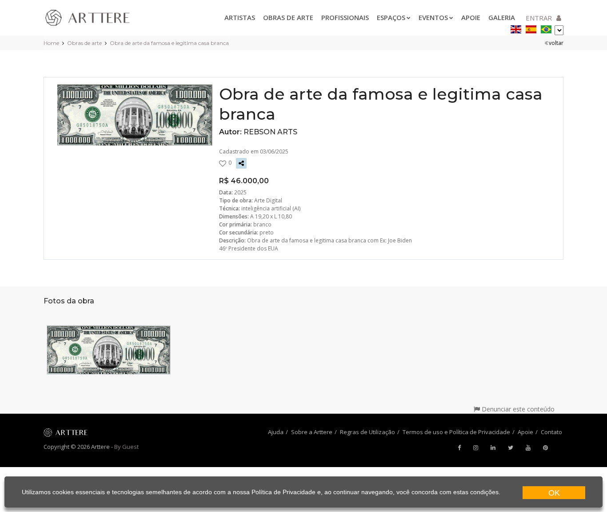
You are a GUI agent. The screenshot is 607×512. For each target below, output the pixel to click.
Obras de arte (288, 17)
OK (554, 492)
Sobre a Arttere (311, 432)
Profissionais (345, 17)
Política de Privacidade (283, 492)
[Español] (531, 27)
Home (51, 43)
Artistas (239, 17)
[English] (516, 27)
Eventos (433, 17)
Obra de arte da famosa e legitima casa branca (169, 43)
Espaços (391, 17)
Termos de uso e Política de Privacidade (456, 432)
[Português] (546, 27)
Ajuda (276, 432)
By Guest (126, 447)
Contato (551, 432)
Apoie (470, 17)
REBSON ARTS (270, 132)
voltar (556, 43)
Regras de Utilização (367, 432)
